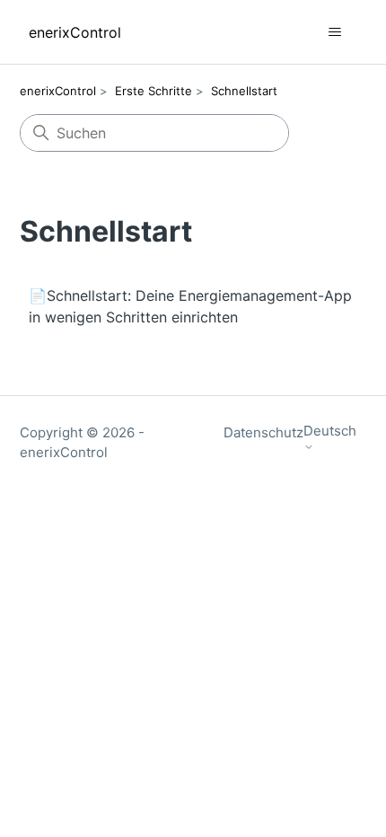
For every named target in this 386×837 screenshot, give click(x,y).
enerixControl (58, 91)
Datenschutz (263, 432)
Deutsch (329, 431)
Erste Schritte (153, 91)
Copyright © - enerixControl (82, 443)
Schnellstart (244, 91)
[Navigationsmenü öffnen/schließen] (335, 32)
